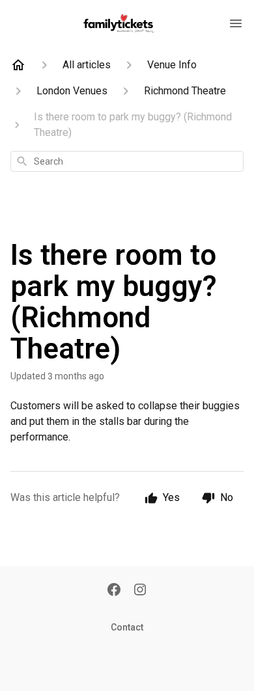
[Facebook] (114, 591)
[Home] (18, 65)
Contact (127, 627)
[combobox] (127, 161)
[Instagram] (140, 591)
